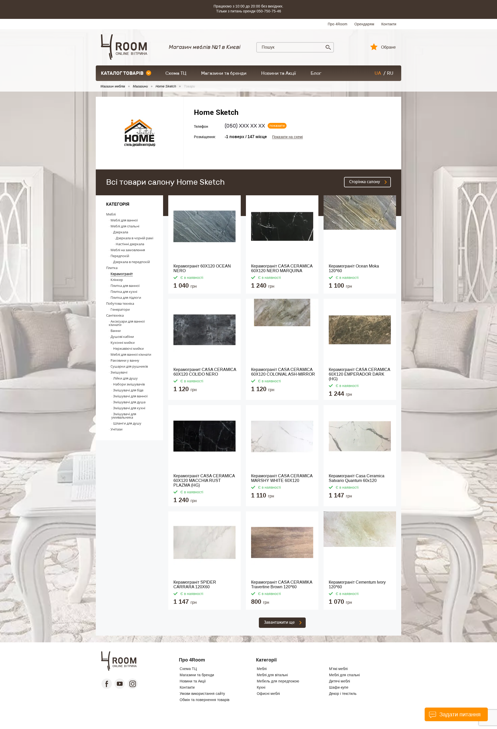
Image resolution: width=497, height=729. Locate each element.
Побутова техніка (120, 303)
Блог (316, 73)
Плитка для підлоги (126, 297)
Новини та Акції (278, 73)
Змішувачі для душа (129, 402)
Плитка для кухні (124, 291)
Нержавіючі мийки (128, 348)
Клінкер (117, 279)
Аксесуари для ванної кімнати (127, 323)
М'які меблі (338, 669)
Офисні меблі (268, 693)
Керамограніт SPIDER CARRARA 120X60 (194, 584)
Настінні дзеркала (130, 244)
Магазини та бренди (223, 73)
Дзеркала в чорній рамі (134, 238)
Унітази (116, 429)
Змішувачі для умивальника (123, 416)
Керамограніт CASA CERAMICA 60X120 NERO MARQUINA (282, 268)
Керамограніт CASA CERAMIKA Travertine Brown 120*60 (281, 584)
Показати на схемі (287, 137)
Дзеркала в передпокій (131, 261)
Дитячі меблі (339, 681)
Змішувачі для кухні (129, 408)
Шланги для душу (127, 423)
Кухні (261, 687)
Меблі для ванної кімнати (131, 354)
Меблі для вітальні (272, 675)
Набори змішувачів (129, 384)
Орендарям (364, 24)
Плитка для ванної (125, 285)
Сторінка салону (364, 182)
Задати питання (459, 714)
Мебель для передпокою (278, 681)
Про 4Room (337, 24)
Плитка (112, 267)
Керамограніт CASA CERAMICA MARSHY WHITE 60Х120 (282, 478)
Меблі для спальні (125, 226)
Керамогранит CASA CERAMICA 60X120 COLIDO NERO (204, 371)
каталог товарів (122, 73)
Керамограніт (122, 273)
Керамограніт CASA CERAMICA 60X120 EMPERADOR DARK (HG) (359, 374)
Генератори (120, 309)
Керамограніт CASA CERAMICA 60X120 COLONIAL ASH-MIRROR (283, 371)
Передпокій (120, 256)
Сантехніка (115, 315)
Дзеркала (120, 232)
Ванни (116, 330)
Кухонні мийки (123, 342)
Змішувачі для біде (128, 390)
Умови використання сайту (202, 693)
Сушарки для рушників (129, 366)
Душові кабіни (122, 336)
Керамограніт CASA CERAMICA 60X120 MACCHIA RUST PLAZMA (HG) (204, 480)
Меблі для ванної (124, 220)
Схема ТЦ (175, 73)
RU (390, 73)
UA (378, 73)
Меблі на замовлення (128, 250)
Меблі (111, 214)
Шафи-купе (338, 687)
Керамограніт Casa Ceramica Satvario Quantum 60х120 (356, 478)
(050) (245, 126)
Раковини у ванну (125, 360)
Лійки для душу (125, 378)
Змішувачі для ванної (130, 396)
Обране (388, 47)
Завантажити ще (279, 622)
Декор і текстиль (342, 693)
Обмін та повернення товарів (204, 700)
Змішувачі (119, 372)
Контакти (388, 24)
